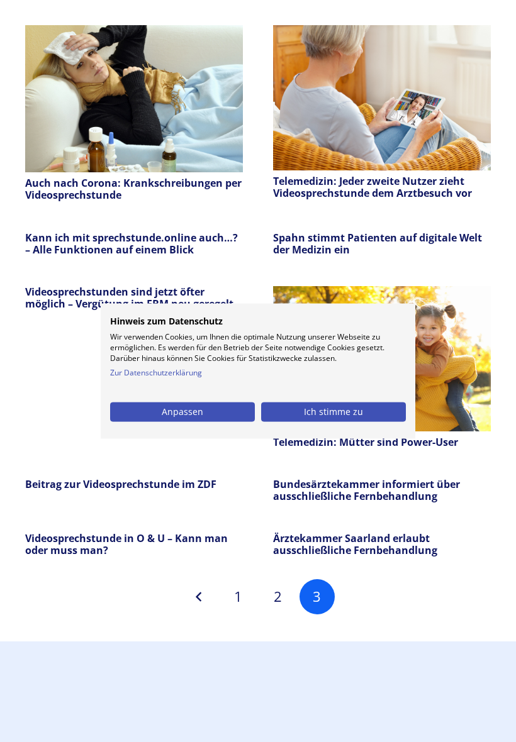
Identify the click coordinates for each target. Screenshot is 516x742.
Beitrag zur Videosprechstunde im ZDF (120, 484)
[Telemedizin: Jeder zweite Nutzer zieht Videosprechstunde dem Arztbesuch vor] (382, 34)
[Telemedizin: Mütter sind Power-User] (382, 295)
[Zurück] (198, 596)
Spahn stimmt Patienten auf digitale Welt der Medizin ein (377, 244)
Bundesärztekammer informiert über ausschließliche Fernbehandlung (366, 490)
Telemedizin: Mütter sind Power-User (365, 442)
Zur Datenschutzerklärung (156, 372)
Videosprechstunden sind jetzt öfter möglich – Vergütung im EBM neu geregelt (129, 298)
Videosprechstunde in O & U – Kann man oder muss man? (126, 544)
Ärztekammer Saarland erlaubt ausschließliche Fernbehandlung (355, 544)
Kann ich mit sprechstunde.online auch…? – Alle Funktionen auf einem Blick (131, 244)
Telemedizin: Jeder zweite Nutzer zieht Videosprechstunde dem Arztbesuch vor (372, 187)
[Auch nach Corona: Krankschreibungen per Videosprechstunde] (134, 34)
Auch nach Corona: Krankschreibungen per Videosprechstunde (133, 189)
